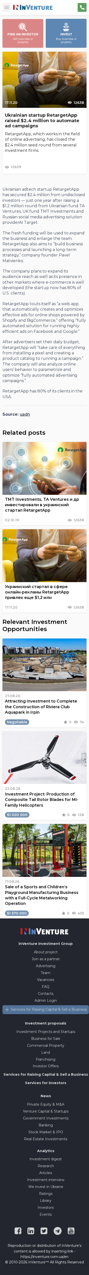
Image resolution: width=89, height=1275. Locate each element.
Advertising (45, 966)
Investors (46, 1207)
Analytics (45, 1151)
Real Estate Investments (45, 1139)
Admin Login (46, 1000)
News (46, 1096)
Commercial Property (45, 1045)
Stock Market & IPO (45, 1132)
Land (45, 1052)
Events (46, 1214)
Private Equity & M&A (45, 1104)
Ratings (45, 1193)
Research (46, 1166)
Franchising (45, 1059)
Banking (46, 1125)
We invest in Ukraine (45, 1186)
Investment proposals (45, 1023)
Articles (45, 1173)
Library (45, 1200)
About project (46, 952)
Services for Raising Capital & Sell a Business (49, 1009)
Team (45, 973)
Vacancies (45, 980)
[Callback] (82, 7)
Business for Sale (45, 1038)
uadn (25, 414)
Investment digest (45, 1159)
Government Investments (45, 1118)
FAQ (45, 986)
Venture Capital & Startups (45, 1111)
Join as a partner (46, 959)
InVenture (46, 943)
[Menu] (6, 7)
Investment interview (45, 1180)
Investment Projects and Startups (45, 1031)
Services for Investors (45, 1083)
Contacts (45, 993)
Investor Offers (46, 1066)
